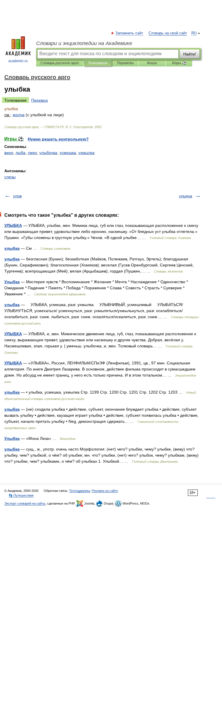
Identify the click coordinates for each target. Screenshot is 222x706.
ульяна (185, 196)
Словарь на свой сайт (168, 33)
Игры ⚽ (179, 63)
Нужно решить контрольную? (58, 139)
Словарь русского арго (59, 63)
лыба (20, 152)
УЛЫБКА (13, 225)
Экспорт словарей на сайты (24, 503)
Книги (152, 63)
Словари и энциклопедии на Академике (84, 43)
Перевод (39, 100)
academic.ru (18, 61)
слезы (10, 177)
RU (194, 33)
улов (17, 196)
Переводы (125, 63)
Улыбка (12, 281)
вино (8, 152)
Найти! (189, 54)
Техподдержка (79, 490)
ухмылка (86, 152)
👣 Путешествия (21, 495)
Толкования (97, 63)
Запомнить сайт (129, 33)
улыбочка (48, 152)
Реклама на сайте (105, 490)
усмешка (68, 152)
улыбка (12, 248)
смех (32, 152)
